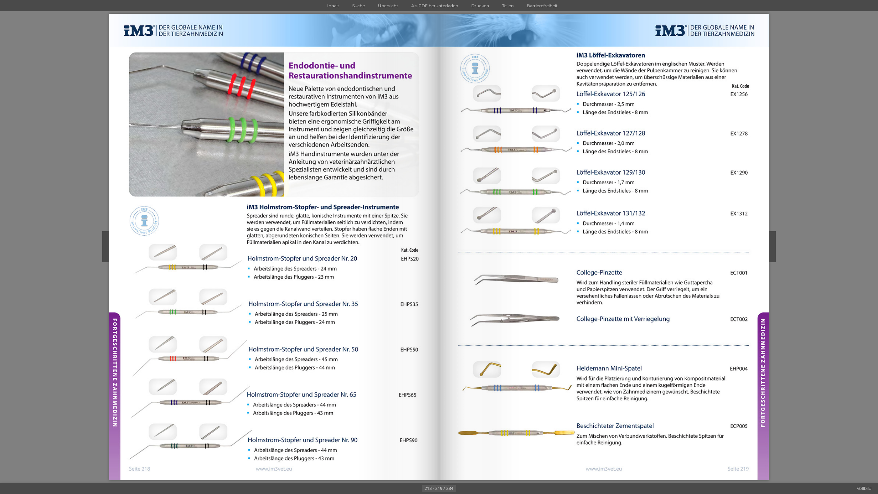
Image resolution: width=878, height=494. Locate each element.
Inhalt (333, 5)
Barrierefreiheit (542, 5)
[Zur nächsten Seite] (461, 488)
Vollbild (864, 488)
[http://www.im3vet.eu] (273, 469)
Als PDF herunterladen (434, 5)
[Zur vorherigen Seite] (416, 488)
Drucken (480, 5)
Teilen (508, 5)
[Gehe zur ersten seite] (405, 488)
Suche (358, 5)
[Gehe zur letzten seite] (472, 488)
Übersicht (388, 5)
